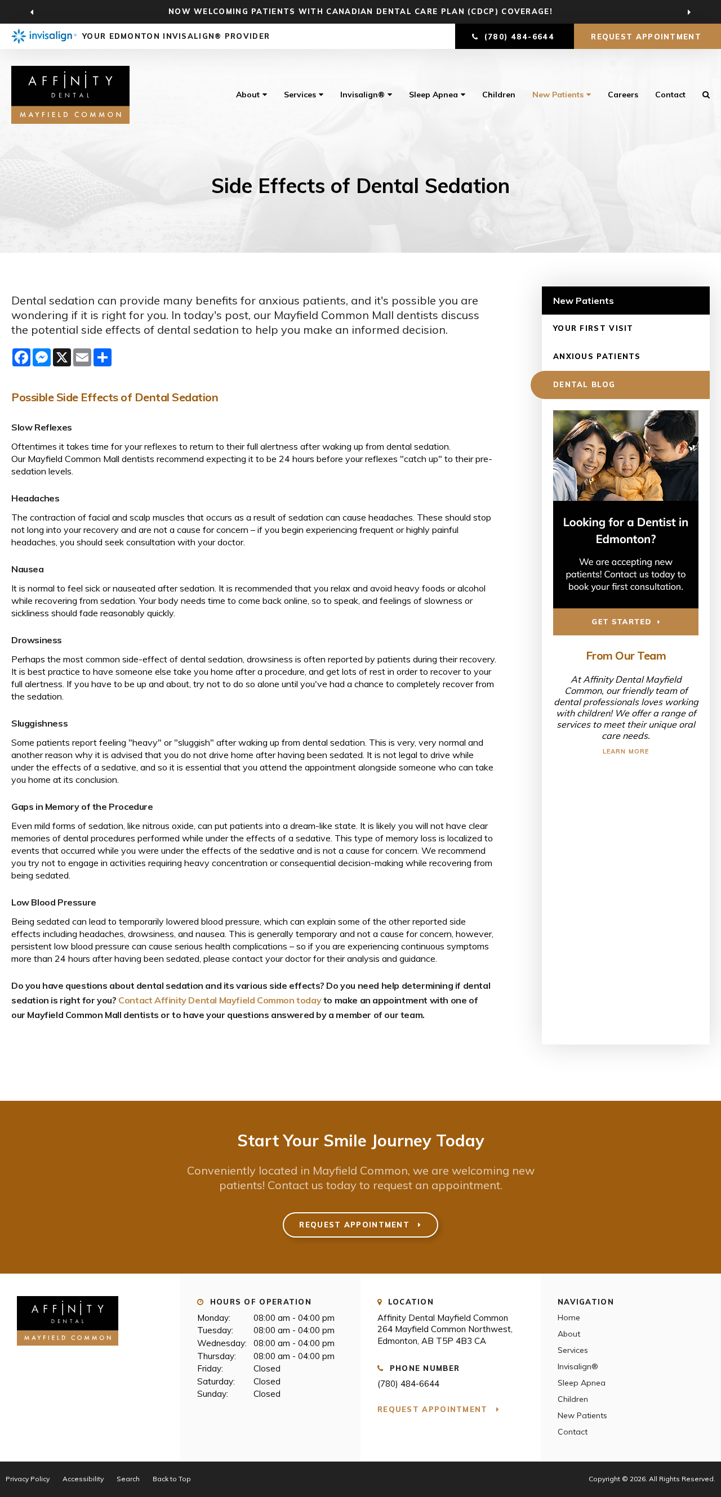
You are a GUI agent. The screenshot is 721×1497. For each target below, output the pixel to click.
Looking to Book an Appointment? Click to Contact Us (360, 11)
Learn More (626, 751)
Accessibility (83, 1478)
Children (498, 94)
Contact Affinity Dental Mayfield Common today (219, 1000)
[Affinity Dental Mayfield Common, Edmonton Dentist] (67, 1350)
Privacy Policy (28, 1478)
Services (300, 94)
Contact (670, 94)
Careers (623, 94)
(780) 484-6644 (408, 1383)
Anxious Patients (597, 356)
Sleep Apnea (433, 94)
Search (128, 1478)
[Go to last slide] (32, 11)
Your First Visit (593, 328)
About (248, 94)
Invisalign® (362, 94)
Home (569, 1317)
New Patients (558, 94)
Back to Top (172, 1478)
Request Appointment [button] (647, 36)
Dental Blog (584, 384)
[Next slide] (688, 11)
